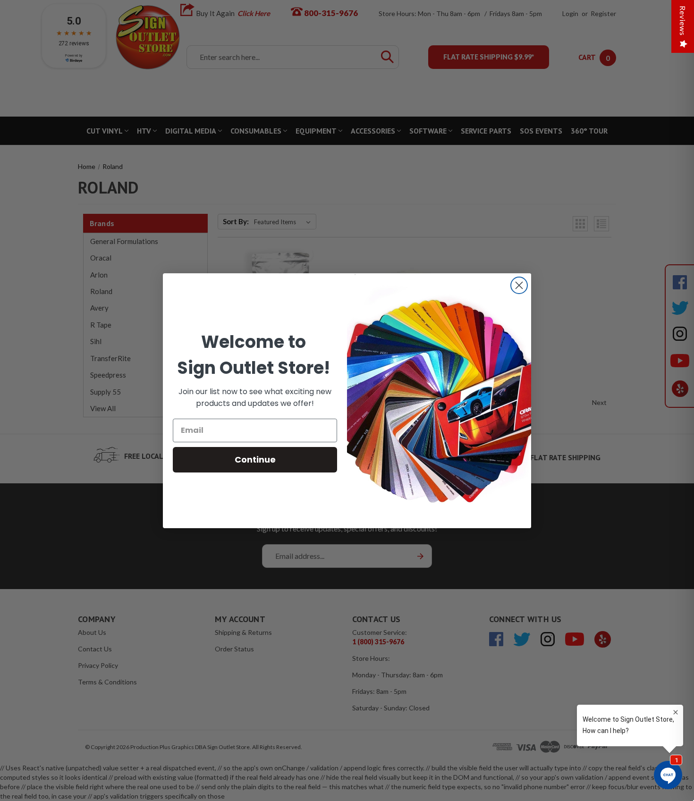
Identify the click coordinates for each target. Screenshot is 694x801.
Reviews (682, 21)
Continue (255, 459)
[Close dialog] (519, 285)
